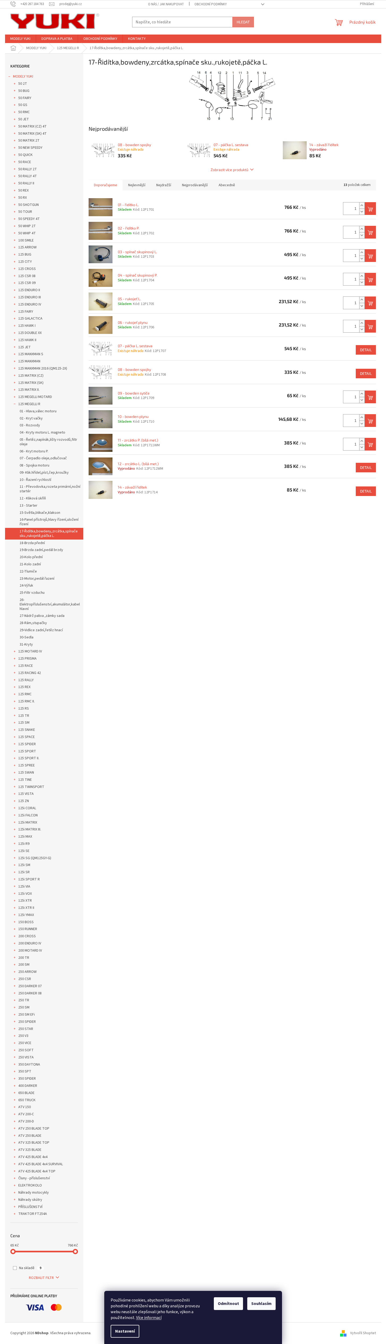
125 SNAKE (26, 729)
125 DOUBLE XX (30, 333)
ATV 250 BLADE (29, 1135)
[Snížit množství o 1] (362, 212)
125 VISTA (26, 793)
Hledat (243, 22)
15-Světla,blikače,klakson (40, 512)
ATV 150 (24, 1107)
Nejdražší (163, 185)
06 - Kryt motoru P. (34, 451)
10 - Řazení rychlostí (35, 479)
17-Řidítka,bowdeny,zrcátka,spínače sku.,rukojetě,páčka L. (49, 534)
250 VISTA (26, 1057)
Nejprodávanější (195, 185)
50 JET (23, 119)
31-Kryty (26, 644)
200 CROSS (27, 936)
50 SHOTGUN (28, 204)
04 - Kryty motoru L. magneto (42, 432)
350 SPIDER (27, 1078)
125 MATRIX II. (29, 389)
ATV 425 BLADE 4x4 (32, 1157)
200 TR (23, 957)
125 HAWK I (27, 325)
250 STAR (25, 1029)
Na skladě (30, 1268)
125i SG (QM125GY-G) (34, 858)
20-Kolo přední (31, 557)
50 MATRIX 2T (29, 140)
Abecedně (227, 185)
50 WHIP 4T (27, 233)
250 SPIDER (27, 1021)
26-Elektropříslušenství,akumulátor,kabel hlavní (50, 604)
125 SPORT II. (28, 758)
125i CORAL (27, 808)
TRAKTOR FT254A (32, 1213)
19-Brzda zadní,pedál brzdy (41, 550)
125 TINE (25, 779)
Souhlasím (261, 1304)
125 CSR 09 (27, 283)
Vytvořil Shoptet (363, 1333)
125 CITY (25, 261)
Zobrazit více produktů (229, 169)
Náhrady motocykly (33, 1192)
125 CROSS (27, 269)
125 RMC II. (26, 701)
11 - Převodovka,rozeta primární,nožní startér (50, 489)
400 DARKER (27, 1085)
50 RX (22, 197)
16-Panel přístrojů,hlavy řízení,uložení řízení (49, 522)
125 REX (24, 687)
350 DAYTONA (29, 1064)
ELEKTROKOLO (30, 1185)
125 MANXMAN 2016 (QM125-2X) (42, 368)
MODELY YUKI (23, 76)
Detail (366, 349)
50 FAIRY (24, 98)
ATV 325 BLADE (29, 1149)
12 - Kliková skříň (33, 498)
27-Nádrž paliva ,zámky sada (42, 615)
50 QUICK (25, 155)
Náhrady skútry (30, 1199)
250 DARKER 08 (30, 993)
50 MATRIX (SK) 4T (32, 133)
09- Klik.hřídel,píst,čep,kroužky (44, 472)
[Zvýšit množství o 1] (362, 205)
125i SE (23, 851)
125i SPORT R (29, 879)
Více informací (149, 1318)
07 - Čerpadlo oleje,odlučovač (43, 458)
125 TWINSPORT (31, 787)
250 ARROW (27, 971)
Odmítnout (228, 1304)
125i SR (24, 872)
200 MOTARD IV (30, 950)
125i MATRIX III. (29, 829)
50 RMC (24, 112)
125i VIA (24, 886)
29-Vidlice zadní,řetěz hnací (41, 630)
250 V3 (23, 1035)
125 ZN (23, 801)
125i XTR (25, 900)
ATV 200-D (26, 1121)
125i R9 (23, 843)
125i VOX (25, 893)
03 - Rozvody (30, 425)
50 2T (22, 83)
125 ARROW (27, 247)
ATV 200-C (26, 1114)
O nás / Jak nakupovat (166, 4)
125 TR (23, 715)
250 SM (23, 1007)
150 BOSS (26, 922)
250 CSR (24, 979)
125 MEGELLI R (29, 404)
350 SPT (24, 1071)
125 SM (23, 722)
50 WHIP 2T (27, 226)
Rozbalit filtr (41, 1278)
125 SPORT (27, 751)
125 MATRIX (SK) (31, 382)
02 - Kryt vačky (31, 418)
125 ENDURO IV (29, 304)
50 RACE (24, 162)
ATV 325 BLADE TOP (33, 1142)
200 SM (23, 964)
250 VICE (24, 1043)
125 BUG (24, 254)
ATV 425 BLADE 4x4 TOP (36, 1171)
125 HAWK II (27, 340)
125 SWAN (26, 772)
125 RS (23, 708)
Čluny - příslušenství (34, 1178)
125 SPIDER (27, 744)
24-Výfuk (26, 585)
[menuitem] (20, 39)
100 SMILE (26, 240)
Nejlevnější (136, 185)
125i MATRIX (27, 822)
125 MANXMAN (29, 361)
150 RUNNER (27, 929)
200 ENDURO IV (29, 943)
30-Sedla (26, 637)
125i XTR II (26, 907)
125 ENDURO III (29, 297)
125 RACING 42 (29, 673)
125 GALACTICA (30, 318)
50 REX (23, 190)
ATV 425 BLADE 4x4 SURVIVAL (40, 1164)
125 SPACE (26, 737)
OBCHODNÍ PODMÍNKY (210, 4)
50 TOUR (25, 211)
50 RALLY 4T (27, 176)
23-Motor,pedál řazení (37, 578)
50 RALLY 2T (27, 169)
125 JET (24, 347)
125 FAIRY (25, 311)
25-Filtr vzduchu (32, 592)
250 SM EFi (26, 1014)
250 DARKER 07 (30, 986)
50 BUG (23, 91)
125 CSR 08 (27, 276)
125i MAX (25, 836)
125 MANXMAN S (30, 354)
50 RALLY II (26, 183)
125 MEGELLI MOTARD (35, 397)
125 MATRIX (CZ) (31, 375)
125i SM (24, 865)
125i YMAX (26, 915)
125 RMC (25, 694)
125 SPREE (26, 765)
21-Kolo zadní (30, 564)
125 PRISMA (27, 658)
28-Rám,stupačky (33, 623)
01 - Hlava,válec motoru (38, 411)
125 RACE (25, 665)
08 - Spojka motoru (34, 465)
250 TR (23, 1000)
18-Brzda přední (32, 543)
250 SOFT (26, 1050)
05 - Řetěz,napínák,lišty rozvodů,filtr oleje (48, 442)
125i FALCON (28, 815)
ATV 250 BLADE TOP (33, 1128)
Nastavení (125, 1331)
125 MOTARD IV (30, 651)
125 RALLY (26, 680)
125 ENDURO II (29, 290)
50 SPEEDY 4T (29, 219)
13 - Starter (28, 505)
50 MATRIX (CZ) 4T (32, 126)
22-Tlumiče (28, 571)
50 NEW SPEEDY (30, 147)
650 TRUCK (27, 1100)
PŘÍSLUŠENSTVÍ (30, 1207)
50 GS (22, 105)
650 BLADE (26, 1093)
